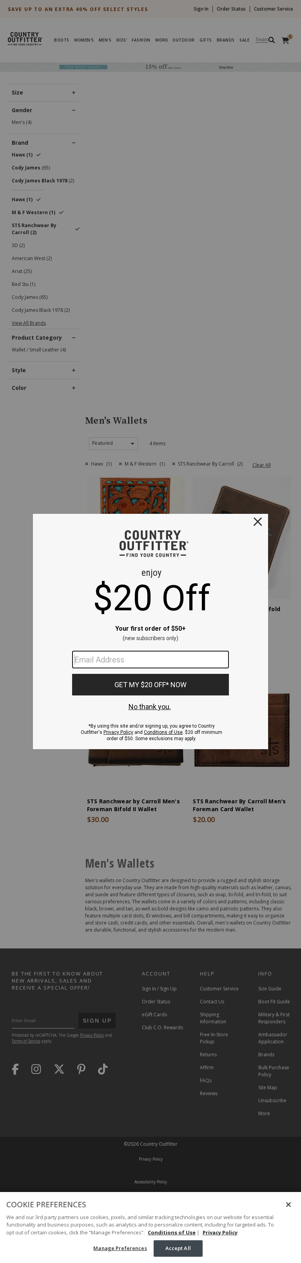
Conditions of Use (172, 1232)
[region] (150, 1227)
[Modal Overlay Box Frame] (150, 631)
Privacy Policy (220, 1232)
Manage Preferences (120, 1248)
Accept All (178, 1248)
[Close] (288, 1204)
